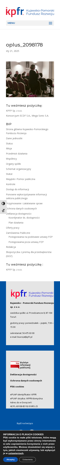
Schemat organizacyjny (18, 169)
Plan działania (15, 222)
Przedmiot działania (16, 153)
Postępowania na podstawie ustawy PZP (30, 236)
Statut (9, 173)
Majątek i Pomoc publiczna (20, 179)
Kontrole (10, 184)
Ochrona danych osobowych (21, 208)
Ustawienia (27, 459)
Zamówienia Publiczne (18, 232)
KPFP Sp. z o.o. (14, 110)
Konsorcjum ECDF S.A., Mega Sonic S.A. (27, 115)
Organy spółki (13, 163)
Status (9, 143)
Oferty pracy (12, 227)
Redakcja (11, 246)
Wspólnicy (11, 158)
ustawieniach (16, 453)
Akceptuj (10, 459)
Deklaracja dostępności (18, 213)
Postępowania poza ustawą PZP (26, 242)
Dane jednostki (14, 138)
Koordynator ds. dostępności (24, 217)
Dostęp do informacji (17, 189)
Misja (9, 148)
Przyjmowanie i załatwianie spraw (24, 203)
